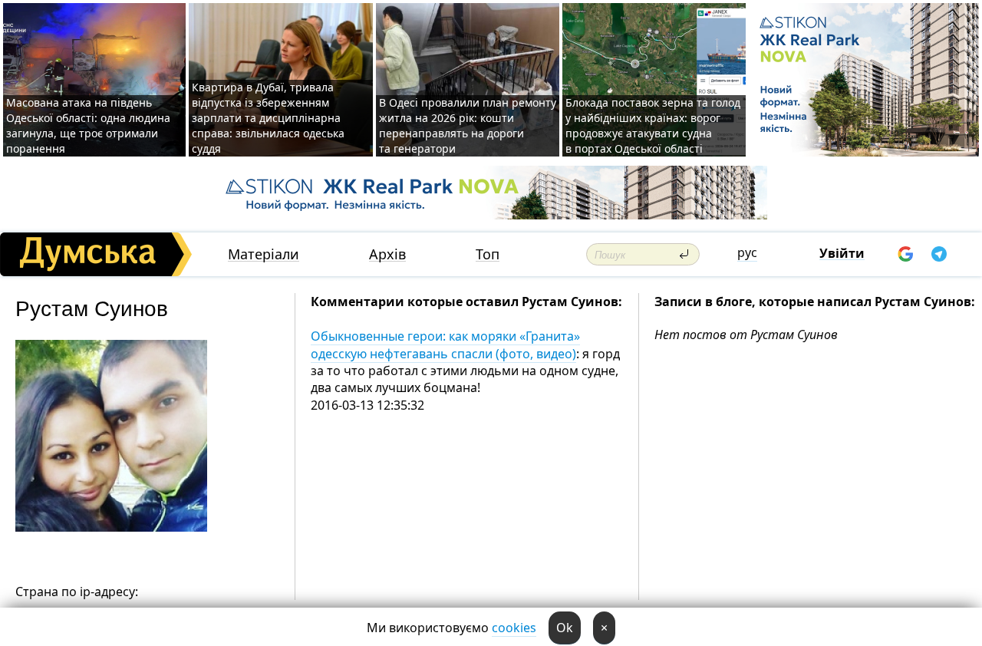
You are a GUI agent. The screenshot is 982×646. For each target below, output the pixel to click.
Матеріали (263, 254)
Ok (564, 627)
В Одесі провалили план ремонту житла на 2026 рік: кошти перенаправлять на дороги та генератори (467, 125)
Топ (487, 254)
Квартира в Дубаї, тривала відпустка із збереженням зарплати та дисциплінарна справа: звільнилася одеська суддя (268, 118)
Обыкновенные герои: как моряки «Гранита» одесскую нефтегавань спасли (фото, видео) (445, 344)
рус (747, 252)
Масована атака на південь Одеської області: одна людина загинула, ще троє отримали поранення (88, 125)
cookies (514, 627)
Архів (387, 254)
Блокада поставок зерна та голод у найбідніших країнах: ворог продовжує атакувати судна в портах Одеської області (652, 125)
